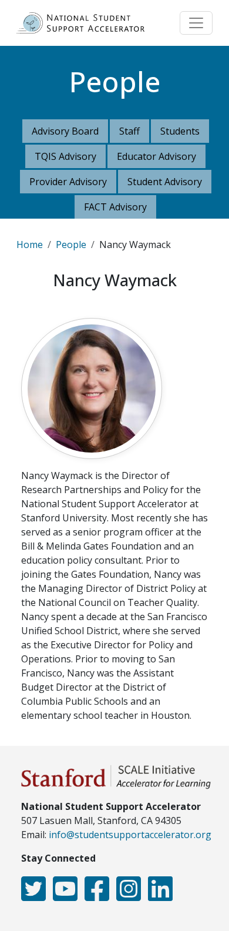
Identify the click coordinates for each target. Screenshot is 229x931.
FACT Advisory (115, 206)
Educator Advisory (156, 156)
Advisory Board (65, 131)
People (71, 244)
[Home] (85, 23)
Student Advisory (164, 181)
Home (29, 244)
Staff (129, 131)
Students (180, 131)
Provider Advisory (68, 181)
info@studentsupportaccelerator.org (130, 834)
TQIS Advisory (65, 156)
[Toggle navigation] (196, 23)
